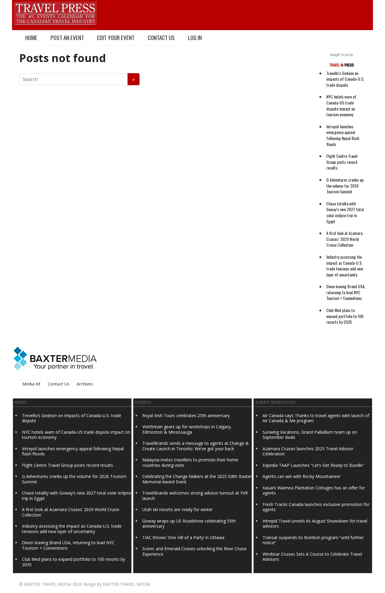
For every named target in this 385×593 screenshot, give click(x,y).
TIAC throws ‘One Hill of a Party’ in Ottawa (183, 537)
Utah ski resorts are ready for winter (178, 509)
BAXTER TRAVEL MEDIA (47, 584)
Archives (85, 384)
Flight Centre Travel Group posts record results (341, 162)
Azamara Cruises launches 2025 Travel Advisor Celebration (308, 451)
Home (31, 37)
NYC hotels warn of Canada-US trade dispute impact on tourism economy (341, 105)
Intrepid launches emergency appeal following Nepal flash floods (342, 135)
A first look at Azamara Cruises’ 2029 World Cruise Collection (344, 239)
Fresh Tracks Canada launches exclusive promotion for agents (316, 507)
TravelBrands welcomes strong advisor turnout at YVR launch (195, 495)
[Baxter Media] (55, 358)
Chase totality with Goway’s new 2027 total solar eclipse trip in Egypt (345, 212)
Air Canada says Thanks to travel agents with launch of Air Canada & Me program (316, 418)
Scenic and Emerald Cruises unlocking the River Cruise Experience (194, 551)
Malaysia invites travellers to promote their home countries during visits (190, 462)
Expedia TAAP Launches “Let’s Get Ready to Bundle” (313, 465)
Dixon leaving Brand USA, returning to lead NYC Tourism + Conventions (345, 292)
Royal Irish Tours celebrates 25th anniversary (186, 415)
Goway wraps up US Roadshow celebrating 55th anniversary (189, 523)
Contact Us (161, 37)
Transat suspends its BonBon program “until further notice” (313, 540)
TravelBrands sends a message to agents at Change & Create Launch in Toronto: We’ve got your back (195, 445)
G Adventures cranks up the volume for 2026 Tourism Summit (345, 185)
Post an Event (67, 37)
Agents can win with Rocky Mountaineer (301, 476)
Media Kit (31, 384)
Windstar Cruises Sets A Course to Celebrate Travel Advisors (312, 556)
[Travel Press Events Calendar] (55, 12)
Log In (195, 37)
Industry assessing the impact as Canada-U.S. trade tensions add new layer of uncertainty (344, 266)
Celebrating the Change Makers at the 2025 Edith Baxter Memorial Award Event (197, 479)
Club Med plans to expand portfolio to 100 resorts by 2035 (344, 316)
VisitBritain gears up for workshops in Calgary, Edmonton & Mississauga (187, 429)
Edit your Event (115, 37)
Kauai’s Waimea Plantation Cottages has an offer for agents (314, 490)
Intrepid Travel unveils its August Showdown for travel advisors (315, 523)
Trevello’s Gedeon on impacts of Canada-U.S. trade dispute (345, 79)
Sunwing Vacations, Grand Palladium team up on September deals (310, 434)
